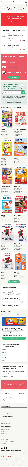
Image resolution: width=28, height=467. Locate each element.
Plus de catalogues (14, 281)
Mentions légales (5, 459)
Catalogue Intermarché (6, 431)
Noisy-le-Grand (7, 305)
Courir (5, 360)
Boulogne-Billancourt (8, 294)
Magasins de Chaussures (8, 399)
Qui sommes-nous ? (5, 408)
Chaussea (5, 355)
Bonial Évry (4, 397)
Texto (4, 357)
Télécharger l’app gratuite (6, 413)
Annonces (24, 4)
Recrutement (4, 443)
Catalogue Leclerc (5, 421)
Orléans (10, 291)
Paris (4, 291)
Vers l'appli (14, 21)
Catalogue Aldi (4, 433)
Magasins (11, 397)
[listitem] (7, 122)
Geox (4, 352)
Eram (4, 349)
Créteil (17, 294)
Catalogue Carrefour (5, 423)
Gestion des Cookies (19, 461)
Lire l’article (14, 338)
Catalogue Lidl (4, 419)
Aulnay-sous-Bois (14, 298)
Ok (23, 92)
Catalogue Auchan (5, 429)
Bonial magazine (4, 411)
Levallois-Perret (18, 302)
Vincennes (16, 305)
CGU (2, 461)
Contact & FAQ (4, 439)
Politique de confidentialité (20, 459)
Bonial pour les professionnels (8, 441)
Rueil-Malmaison (7, 302)
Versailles (5, 298)
